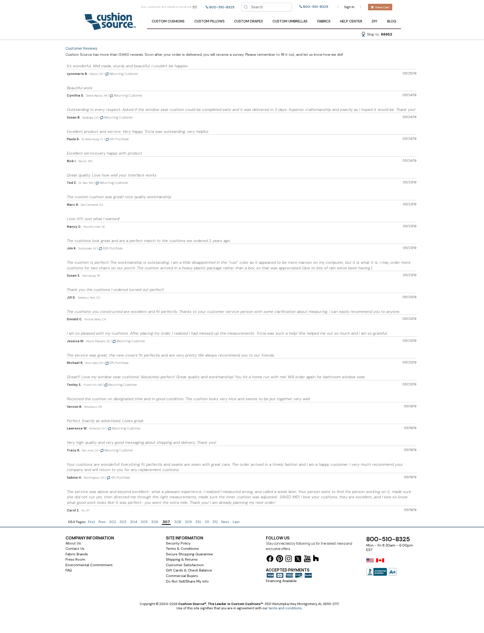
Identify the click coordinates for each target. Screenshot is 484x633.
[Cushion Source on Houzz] (316, 559)
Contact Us (75, 548)
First (91, 522)
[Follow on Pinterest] (279, 559)
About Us (73, 543)
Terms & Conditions (182, 548)
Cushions (168, 21)
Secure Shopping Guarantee (189, 554)
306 (154, 522)
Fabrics (323, 21)
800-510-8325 (221, 7)
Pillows (209, 21)
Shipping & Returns (182, 559)
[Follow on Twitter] (298, 559)
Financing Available (281, 581)
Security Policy (178, 543)
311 (207, 522)
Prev (102, 522)
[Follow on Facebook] (270, 559)
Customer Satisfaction (185, 565)
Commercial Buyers (182, 575)
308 (177, 522)
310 (198, 522)
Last (236, 522)
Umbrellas (290, 21)
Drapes (248, 21)
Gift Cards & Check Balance (189, 570)
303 (123, 522)
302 (112, 522)
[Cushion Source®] (110, 28)
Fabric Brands (77, 554)
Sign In (349, 7)
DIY (374, 21)
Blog (391, 21)
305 (144, 522)
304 (133, 522)
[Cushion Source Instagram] (288, 559)
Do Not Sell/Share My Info (187, 581)
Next (225, 522)
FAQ (69, 570)
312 (215, 522)
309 (188, 522)
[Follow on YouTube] (307, 559)
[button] (376, 35)
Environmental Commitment (89, 565)
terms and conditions (285, 608)
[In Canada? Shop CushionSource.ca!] (380, 563)
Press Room (75, 559)
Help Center (351, 21)
